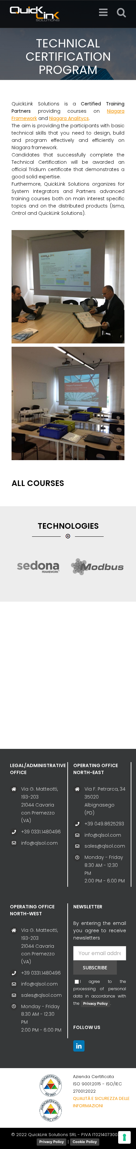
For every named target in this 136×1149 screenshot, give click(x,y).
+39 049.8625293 (104, 823)
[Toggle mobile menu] (104, 12)
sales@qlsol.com (105, 846)
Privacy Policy (95, 1003)
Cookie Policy (85, 1141)
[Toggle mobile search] (121, 12)
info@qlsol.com (39, 843)
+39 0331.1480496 (41, 831)
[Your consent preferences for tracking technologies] (124, 1137)
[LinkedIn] (79, 1046)
